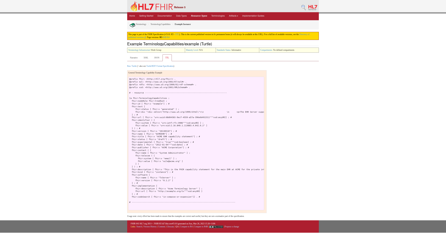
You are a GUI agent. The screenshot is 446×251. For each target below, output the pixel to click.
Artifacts (232, 15)
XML (146, 57)
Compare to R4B (201, 226)
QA (177, 226)
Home (132, 15)
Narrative (134, 57)
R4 (168, 37)
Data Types (181, 15)
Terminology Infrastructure (139, 50)
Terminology (140, 24)
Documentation (164, 15)
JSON (156, 57)
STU (177, 34)
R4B (165, 37)
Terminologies (218, 15)
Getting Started (146, 15)
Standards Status (223, 50)
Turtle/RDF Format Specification (160, 66)
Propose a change (232, 226)
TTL (167, 57)
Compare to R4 (186, 226)
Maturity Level (192, 50)
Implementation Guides (253, 15)
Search (139, 226)
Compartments (266, 50)
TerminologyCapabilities (161, 24)
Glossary (170, 226)
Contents (161, 226)
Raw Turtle (131, 66)
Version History (150, 226)
